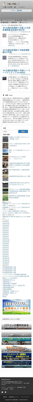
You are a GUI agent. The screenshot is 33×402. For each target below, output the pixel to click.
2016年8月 (6, 227)
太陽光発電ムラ (7, 281)
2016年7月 (6, 229)
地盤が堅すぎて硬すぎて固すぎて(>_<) (14, 216)
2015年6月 (6, 249)
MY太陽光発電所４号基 (9, 272)
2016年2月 (6, 236)
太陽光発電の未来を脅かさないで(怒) (19, 176)
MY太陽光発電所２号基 (9, 269)
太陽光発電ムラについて (14, 396)
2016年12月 (6, 223)
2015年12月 (6, 240)
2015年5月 (6, 251)
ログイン (13, 10)
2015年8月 (6, 245)
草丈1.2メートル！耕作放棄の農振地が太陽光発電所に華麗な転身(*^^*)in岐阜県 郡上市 (19, 191)
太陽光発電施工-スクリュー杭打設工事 (14, 285)
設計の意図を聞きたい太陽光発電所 (19, 169)
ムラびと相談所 (5, 389)
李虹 (22, 211)
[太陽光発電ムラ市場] (16, 314)
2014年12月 (6, 258)
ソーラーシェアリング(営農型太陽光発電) (14, 274)
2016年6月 (6, 231)
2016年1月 (6, 238)
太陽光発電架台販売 (8, 287)
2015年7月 (6, 247)
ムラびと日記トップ (7, 20)
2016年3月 (6, 234)
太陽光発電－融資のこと (10, 293)
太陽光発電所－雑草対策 (10, 283)
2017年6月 (6, 221)
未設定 (4, 296)
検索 (23, 131)
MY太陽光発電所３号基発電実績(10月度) (16, 51)
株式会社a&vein (6, 379)
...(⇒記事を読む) (14, 66)
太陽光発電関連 (7, 289)
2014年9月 (6, 264)
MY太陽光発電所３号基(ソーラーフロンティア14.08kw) (16, 71)
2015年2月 (6, 254)
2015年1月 (6, 256)
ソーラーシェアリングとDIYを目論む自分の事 (16, 276)
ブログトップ (24, 22)
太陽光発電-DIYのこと (9, 280)
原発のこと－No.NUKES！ (10, 278)
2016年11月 (6, 225)
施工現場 (5, 294)
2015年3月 (6, 253)
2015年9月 (6, 243)
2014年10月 (6, 262)
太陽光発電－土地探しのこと (11, 291)
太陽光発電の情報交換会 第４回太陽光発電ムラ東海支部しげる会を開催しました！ (19, 165)
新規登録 (19, 10)
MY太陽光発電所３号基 (25, 31)
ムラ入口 (3, 387)
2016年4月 (6, 232)
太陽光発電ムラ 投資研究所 (9, 22)
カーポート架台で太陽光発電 (11, 211)
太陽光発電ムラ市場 (21, 20)
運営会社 (5, 396)
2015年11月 (6, 242)
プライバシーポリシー (25, 396)
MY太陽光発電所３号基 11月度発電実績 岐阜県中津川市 (16, 29)
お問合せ (11, 389)
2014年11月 (6, 260)
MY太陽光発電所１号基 (9, 267)
